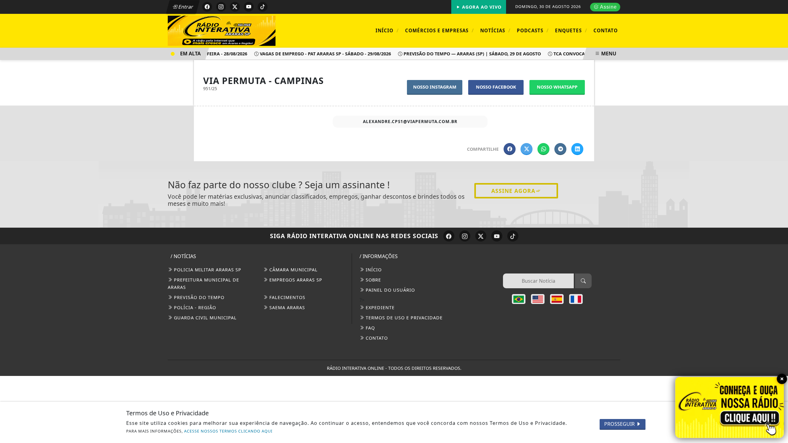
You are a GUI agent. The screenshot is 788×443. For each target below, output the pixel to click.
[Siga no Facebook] (207, 7)
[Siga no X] (235, 7)
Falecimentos (286, 297)
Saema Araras (286, 307)
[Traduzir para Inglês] (538, 299)
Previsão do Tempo (198, 297)
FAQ (369, 328)
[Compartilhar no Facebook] (510, 149)
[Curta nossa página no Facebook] (448, 235)
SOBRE (372, 280)
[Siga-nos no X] (480, 235)
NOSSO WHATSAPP (557, 87)
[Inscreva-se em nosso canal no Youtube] (496, 235)
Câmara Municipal (293, 270)
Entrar (185, 6)
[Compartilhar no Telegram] (560, 149)
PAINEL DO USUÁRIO (389, 290)
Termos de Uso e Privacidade (403, 318)
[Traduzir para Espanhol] (557, 299)
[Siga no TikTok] (262, 7)
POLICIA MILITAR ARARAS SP (206, 270)
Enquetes (571, 30)
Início (387, 30)
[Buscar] (583, 280)
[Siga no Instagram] (221, 7)
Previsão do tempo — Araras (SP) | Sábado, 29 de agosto (466, 54)
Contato (605, 30)
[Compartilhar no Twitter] (527, 149)
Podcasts (533, 30)
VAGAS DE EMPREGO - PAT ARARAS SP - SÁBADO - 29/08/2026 (319, 54)
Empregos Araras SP (295, 280)
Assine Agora (513, 190)
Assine (608, 7)
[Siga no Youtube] (249, 7)
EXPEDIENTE (379, 307)
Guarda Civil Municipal (204, 318)
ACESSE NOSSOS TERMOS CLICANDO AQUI (228, 431)
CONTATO (376, 338)
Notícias (495, 30)
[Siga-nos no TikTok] (512, 235)
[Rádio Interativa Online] (221, 30)
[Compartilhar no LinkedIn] (577, 149)
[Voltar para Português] (518, 299)
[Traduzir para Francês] (576, 299)
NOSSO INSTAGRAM (434, 87)
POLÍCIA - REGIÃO (194, 307)
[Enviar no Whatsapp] (543, 149)
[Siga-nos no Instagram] (464, 235)
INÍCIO (373, 270)
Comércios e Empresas (439, 30)
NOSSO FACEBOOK (496, 87)
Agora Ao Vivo (480, 7)
